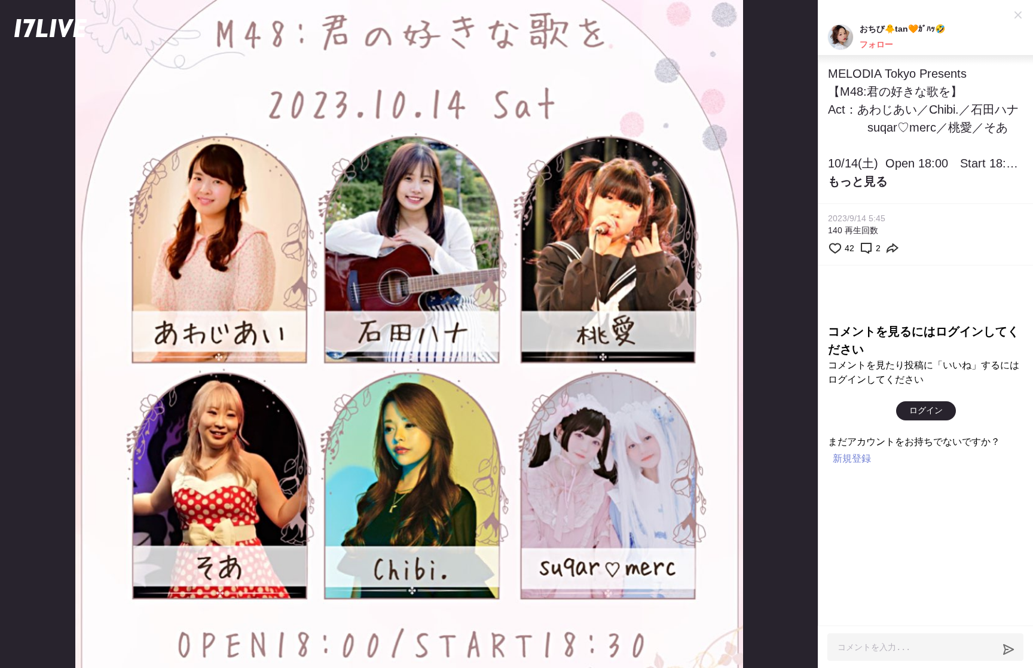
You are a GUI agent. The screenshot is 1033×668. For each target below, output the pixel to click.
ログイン (926, 410)
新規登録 (852, 458)
